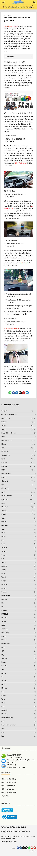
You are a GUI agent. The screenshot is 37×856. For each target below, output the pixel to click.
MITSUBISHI (5, 595)
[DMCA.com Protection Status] (7, 810)
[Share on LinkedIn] (27, 393)
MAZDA (4, 618)
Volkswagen (5, 455)
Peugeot (4, 411)
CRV (2, 651)
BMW (3, 470)
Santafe (4, 566)
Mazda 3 (4, 710)
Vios (2, 729)
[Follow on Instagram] (20, 847)
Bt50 (3, 703)
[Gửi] (31, 7)
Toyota (3, 426)
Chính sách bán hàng (8, 779)
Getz (2, 559)
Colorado (4, 525)
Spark (3, 518)
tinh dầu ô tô (24, 263)
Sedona (4, 681)
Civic (3, 647)
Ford (2, 492)
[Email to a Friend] (20, 393)
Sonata (3, 555)
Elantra (3, 536)
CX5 (2, 706)
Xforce (3, 662)
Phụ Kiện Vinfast (7, 440)
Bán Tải (4, 599)
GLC (2, 732)
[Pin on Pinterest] (23, 393)
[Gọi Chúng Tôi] (29, 847)
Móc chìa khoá (6, 474)
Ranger (3, 581)
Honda (3, 477)
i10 (2, 540)
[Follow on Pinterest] (32, 847)
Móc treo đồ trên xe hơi (11, 329)
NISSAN (4, 610)
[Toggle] (34, 411)
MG (2, 607)
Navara (3, 695)
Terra (3, 699)
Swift (3, 721)
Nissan (3, 514)
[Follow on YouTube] (34, 847)
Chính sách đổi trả (7, 789)
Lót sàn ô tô (5, 451)
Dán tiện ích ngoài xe (8, 725)
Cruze (3, 529)
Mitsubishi (4, 507)
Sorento (4, 666)
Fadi (2, 736)
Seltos (3, 673)
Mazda (3, 444)
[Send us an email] (26, 847)
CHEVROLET (5, 644)
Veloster (4, 548)
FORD (3, 625)
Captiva (4, 522)
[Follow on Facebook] (18, 847)
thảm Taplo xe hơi (21, 163)
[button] (3, 2)
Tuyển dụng (5, 796)
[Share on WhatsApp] (9, 393)
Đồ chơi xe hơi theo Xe (8, 414)
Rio (2, 677)
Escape (3, 588)
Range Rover (5, 418)
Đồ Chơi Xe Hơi (32, 851)
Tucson (3, 551)
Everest (3, 592)
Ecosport (4, 584)
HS (2, 692)
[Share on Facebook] (13, 393)
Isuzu (3, 503)
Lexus (3, 459)
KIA (2, 485)
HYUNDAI (4, 614)
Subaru (3, 422)
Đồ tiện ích (5, 488)
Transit (3, 577)
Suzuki (3, 429)
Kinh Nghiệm (7, 15)
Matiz (3, 533)
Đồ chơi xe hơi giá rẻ (10, 26)
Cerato (3, 684)
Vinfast (3, 511)
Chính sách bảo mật (8, 786)
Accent (3, 570)
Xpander (4, 658)
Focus (3, 573)
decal (3, 437)
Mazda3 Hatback (7, 717)
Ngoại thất (4, 499)
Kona (3, 544)
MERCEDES (5, 632)
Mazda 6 (4, 714)
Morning (4, 688)
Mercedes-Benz (6, 496)
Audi (2, 448)
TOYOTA (4, 629)
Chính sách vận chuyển (9, 792)
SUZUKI (4, 621)
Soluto (3, 669)
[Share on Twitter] (16, 393)
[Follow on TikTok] (23, 847)
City (2, 655)
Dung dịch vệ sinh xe (8, 433)
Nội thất (4, 466)
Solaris (3, 562)
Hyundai (4, 462)
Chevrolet (4, 481)
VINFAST (4, 640)
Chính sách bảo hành (8, 782)
